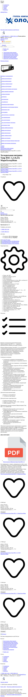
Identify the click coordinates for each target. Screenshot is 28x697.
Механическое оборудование (10, 56)
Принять (3, 695)
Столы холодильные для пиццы (8, 122)
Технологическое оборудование (10, 54)
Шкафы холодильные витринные (8, 143)
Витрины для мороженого (7, 76)
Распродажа (6, 648)
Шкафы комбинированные (7, 127)
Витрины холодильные (6, 86)
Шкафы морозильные (6, 132)
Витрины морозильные (6, 81)
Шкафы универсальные (6, 135)
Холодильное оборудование (9, 52)
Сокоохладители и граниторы (7, 114)
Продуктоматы (4, 112)
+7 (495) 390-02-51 (5, 231)
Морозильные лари (5, 109)
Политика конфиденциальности (14, 686)
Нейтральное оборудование (9, 57)
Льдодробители (4, 101)
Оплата (5, 7)
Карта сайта (3, 686)
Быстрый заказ (4, 213)
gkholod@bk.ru (4, 12)
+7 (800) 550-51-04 (13, 36)
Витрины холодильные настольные (9, 89)
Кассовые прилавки (5, 94)
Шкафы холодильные (5, 138)
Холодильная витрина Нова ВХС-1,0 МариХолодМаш (13, 474)
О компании (6, 4)
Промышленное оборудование (10, 53)
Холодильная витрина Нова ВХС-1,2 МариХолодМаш (13, 513)
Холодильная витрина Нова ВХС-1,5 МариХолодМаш (13, 593)
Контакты (5, 9)
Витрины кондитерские (6, 78)
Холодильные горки (5, 125)
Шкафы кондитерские (6, 130)
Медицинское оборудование (7, 104)
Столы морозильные (5, 117)
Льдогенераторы (4, 99)
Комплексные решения (8, 649)
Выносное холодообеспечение (10, 58)
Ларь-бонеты (4, 96)
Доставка (5, 6)
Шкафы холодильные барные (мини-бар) (10, 140)
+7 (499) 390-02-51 (5, 36)
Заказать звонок (4, 682)
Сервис (5, 8)
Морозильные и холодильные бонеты (9, 107)
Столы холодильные (5, 120)
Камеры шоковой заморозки (7, 91)
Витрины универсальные (6, 83)
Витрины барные (5, 60)
